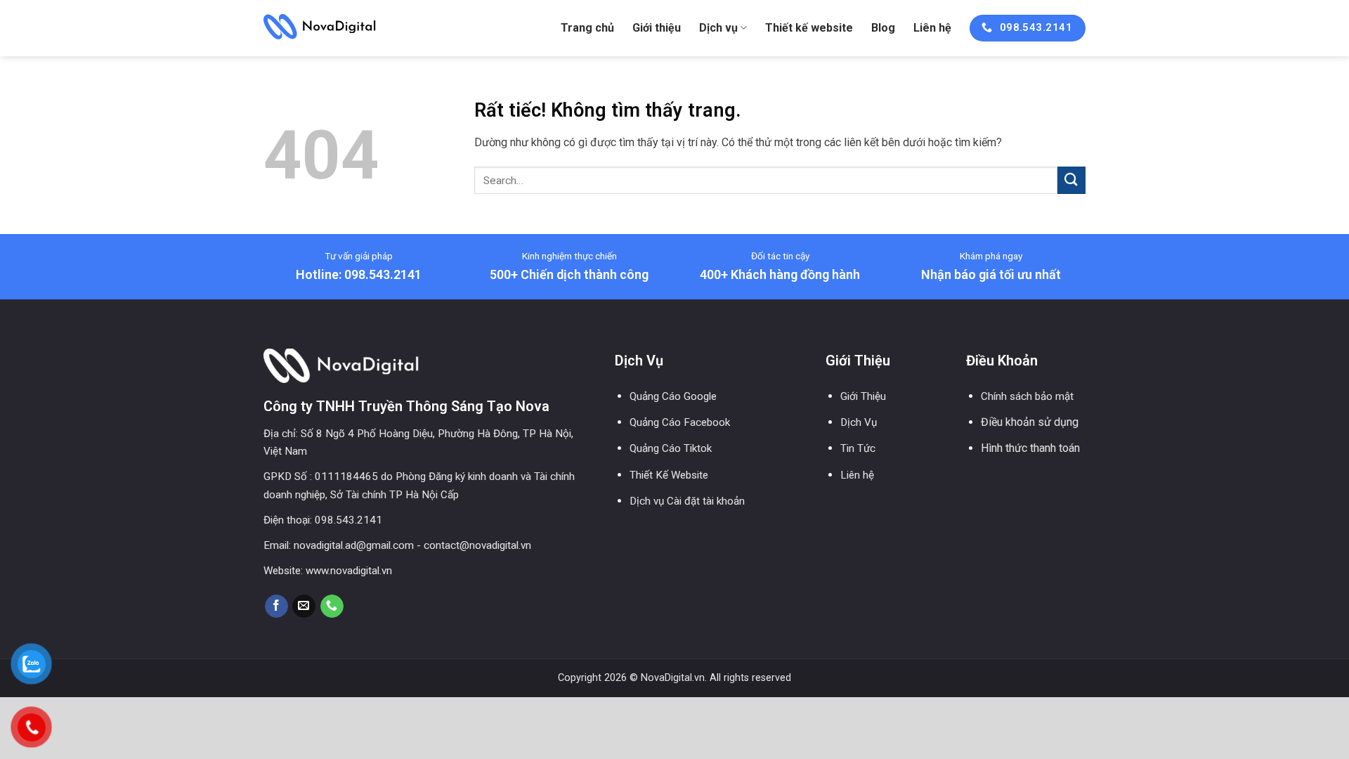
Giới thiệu (656, 27)
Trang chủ (587, 27)
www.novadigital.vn (349, 570)
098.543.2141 (348, 520)
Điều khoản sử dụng (1029, 422)
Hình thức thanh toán (1030, 448)
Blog (883, 27)
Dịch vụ (718, 27)
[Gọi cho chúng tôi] (332, 606)
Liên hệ (932, 27)
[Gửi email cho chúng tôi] (303, 606)
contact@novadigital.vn (477, 545)
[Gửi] (1071, 180)
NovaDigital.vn (673, 678)
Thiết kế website (809, 27)
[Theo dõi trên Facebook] (276, 606)
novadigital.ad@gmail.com (354, 545)
